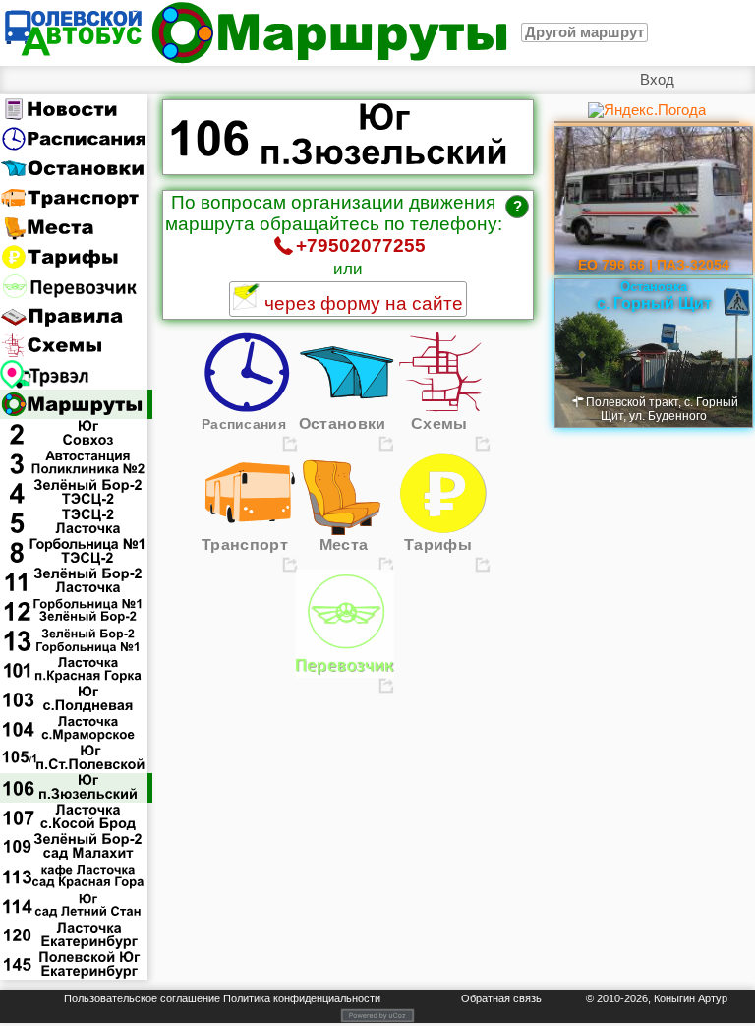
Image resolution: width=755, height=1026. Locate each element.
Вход (657, 80)
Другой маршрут (584, 32)
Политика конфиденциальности (301, 998)
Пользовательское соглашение (142, 998)
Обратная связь (501, 998)
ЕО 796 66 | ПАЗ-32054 (653, 264)
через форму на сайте (361, 303)
